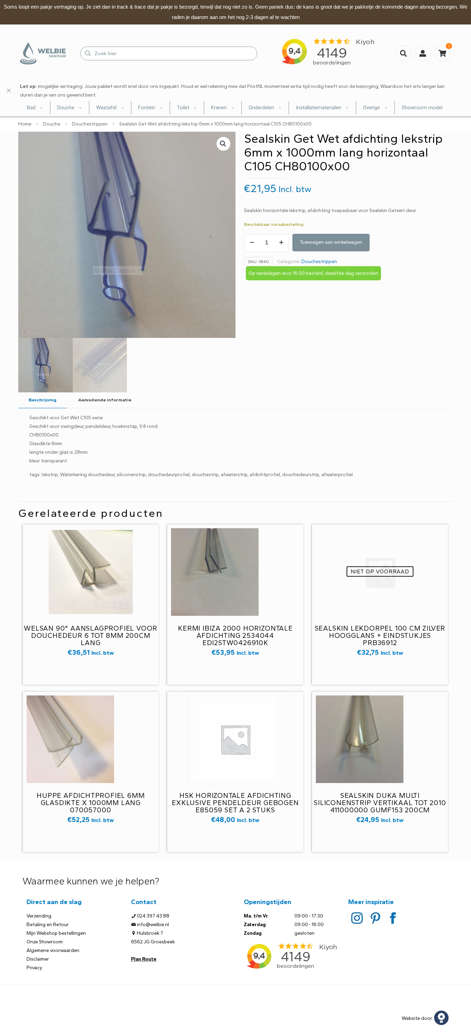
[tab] (42, 400)
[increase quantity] (281, 242)
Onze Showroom (45, 942)
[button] (223, 144)
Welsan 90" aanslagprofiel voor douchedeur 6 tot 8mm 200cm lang (90, 635)
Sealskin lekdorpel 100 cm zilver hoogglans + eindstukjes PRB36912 (380, 635)
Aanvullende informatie (104, 399)
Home (24, 124)
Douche (51, 124)
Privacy (34, 968)
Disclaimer (38, 959)
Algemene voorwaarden (53, 950)
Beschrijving (43, 399)
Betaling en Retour (48, 924)
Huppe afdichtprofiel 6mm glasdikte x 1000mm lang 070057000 (90, 802)
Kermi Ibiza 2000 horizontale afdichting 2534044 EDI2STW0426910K (235, 635)
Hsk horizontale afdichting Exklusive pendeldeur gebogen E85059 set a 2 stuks (235, 802)
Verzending (39, 916)
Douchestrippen (90, 124)
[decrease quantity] (252, 242)
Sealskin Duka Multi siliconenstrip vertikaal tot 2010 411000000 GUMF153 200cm (380, 802)
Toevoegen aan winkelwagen (331, 242)
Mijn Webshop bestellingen (56, 933)
